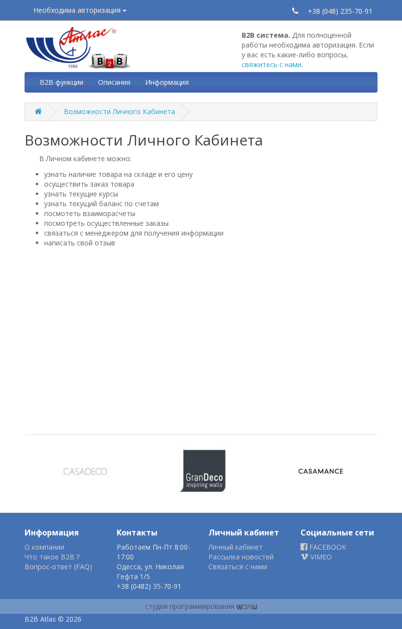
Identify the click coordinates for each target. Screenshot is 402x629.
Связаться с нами (237, 566)
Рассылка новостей (241, 556)
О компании (44, 547)
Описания (114, 82)
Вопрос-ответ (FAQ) (58, 566)
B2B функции (61, 82)
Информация (167, 82)
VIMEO (320, 556)
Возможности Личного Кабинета (119, 111)
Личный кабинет (235, 547)
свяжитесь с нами (272, 64)
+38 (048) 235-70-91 (340, 11)
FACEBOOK (326, 547)
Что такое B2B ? (52, 556)
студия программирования (190, 606)
